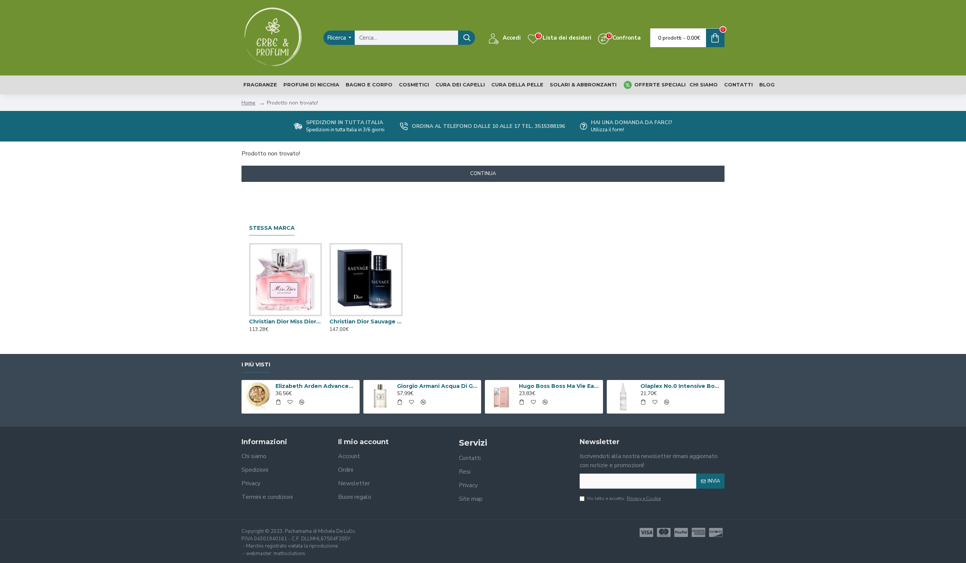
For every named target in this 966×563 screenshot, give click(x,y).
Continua (483, 173)
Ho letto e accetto (624, 498)
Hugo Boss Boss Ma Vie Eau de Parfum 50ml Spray (559, 386)
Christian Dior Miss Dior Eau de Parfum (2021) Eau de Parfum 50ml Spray (285, 321)
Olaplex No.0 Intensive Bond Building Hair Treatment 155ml (681, 386)
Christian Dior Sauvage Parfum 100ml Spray (365, 321)
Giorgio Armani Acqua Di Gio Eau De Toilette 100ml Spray (437, 386)
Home (248, 102)
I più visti (256, 364)
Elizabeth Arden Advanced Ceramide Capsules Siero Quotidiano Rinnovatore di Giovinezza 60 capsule (316, 386)
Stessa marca (272, 228)
